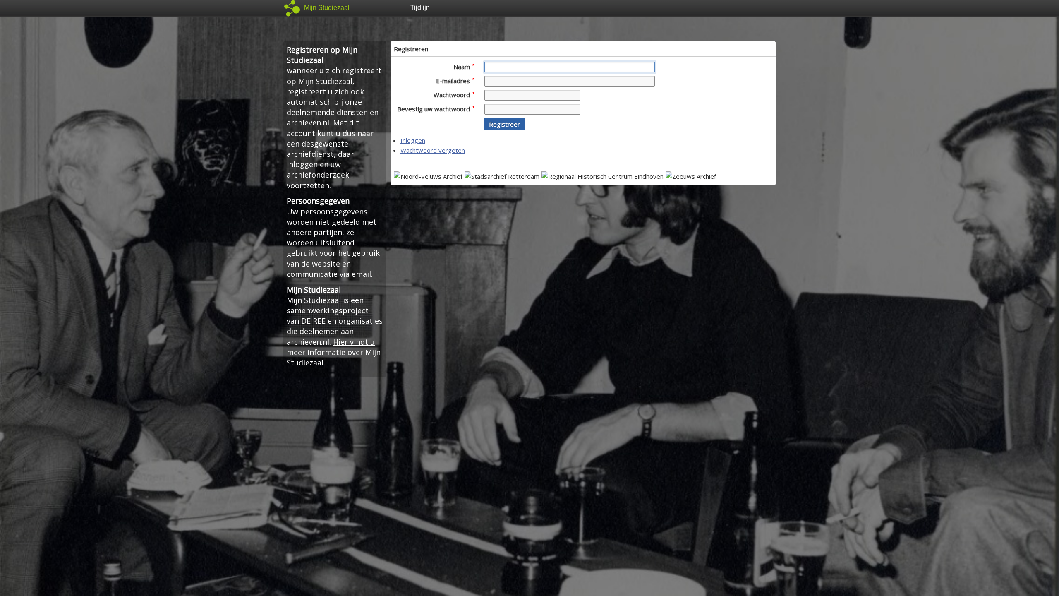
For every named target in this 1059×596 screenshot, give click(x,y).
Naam (462, 66)
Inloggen (412, 140)
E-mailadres (454, 81)
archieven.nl (308, 122)
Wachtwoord (453, 95)
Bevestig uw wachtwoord (434, 109)
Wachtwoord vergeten (432, 150)
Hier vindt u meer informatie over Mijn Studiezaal (334, 352)
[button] (504, 124)
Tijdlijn (420, 7)
